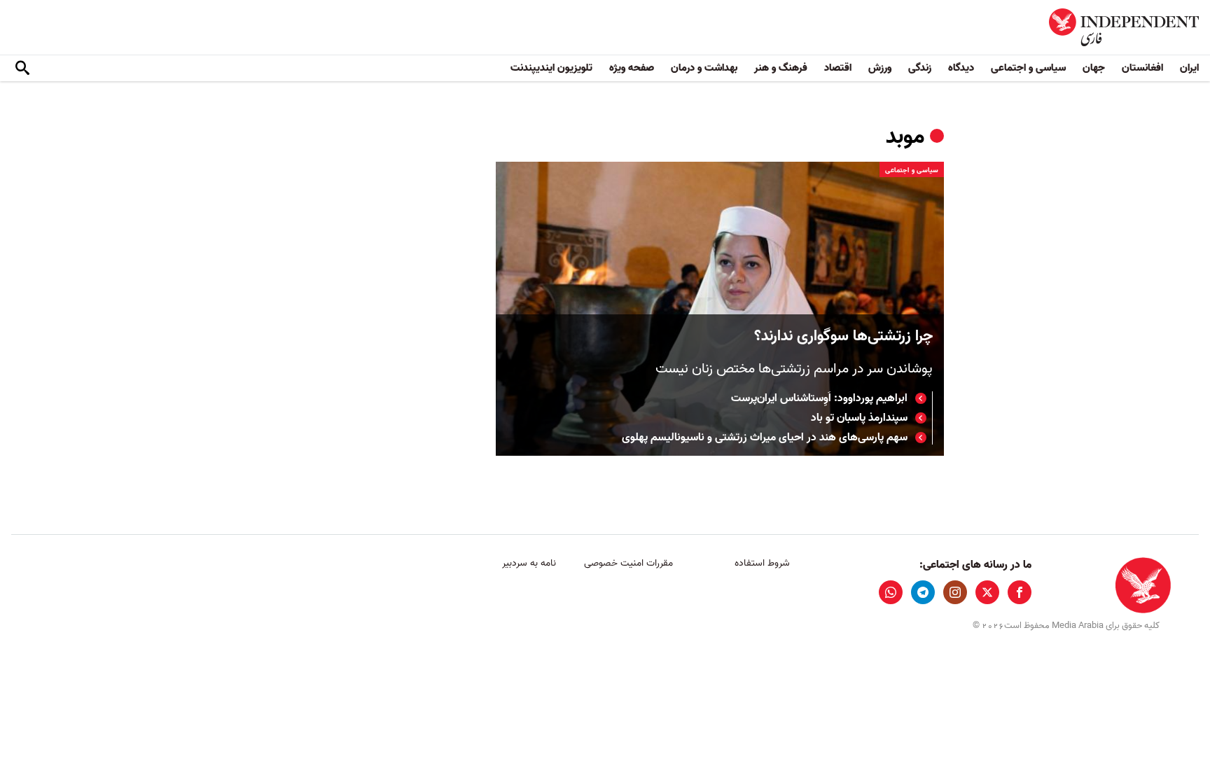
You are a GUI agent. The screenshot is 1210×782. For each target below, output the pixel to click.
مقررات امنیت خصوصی (628, 563)
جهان (1094, 68)
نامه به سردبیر (529, 563)
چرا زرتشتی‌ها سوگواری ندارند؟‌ (843, 336)
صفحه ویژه (631, 68)
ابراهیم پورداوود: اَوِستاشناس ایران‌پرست (819, 398)
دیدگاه (961, 68)
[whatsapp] (891, 592)
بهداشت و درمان (704, 68)
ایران (1189, 68)
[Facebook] (1019, 592)
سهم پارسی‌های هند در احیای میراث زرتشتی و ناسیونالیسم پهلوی (765, 438)
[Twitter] (987, 592)
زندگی (919, 68)
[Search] (22, 68)
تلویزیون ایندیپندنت (551, 68)
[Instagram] (955, 592)
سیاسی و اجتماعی (1028, 68)
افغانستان (1142, 68)
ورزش (879, 68)
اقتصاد (837, 68)
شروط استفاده (762, 563)
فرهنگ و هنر (780, 68)
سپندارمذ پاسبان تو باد (859, 418)
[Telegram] (923, 592)
